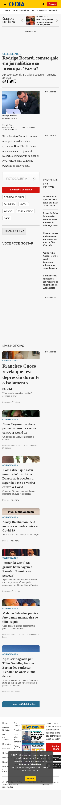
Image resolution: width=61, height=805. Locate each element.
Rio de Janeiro (39, 11)
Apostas (17, 730)
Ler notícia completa (21, 189)
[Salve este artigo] (15, 82)
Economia (7, 757)
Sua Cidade (17, 724)
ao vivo (8, 211)
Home (7, 11)
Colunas (6, 753)
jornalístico (25, 211)
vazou (23, 204)
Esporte (6, 748)
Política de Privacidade (30, 764)
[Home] (17, 5)
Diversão (53, 11)
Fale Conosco (45, 783)
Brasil (5, 762)
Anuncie (55, 782)
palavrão (9, 204)
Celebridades (11, 54)
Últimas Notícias (21, 11)
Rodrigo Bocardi (14, 197)
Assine (52, 4)
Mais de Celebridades (23, 704)
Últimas (8, 20)
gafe (7, 218)
